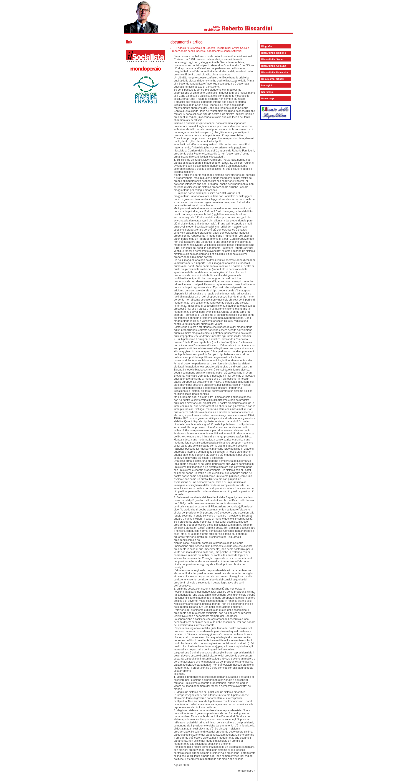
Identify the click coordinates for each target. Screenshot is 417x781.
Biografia (266, 46)
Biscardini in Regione (273, 53)
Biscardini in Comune (273, 66)
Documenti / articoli (272, 79)
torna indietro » (246, 770)
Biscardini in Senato (272, 59)
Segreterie (267, 92)
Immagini (266, 85)
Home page (267, 98)
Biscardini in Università (274, 72)
